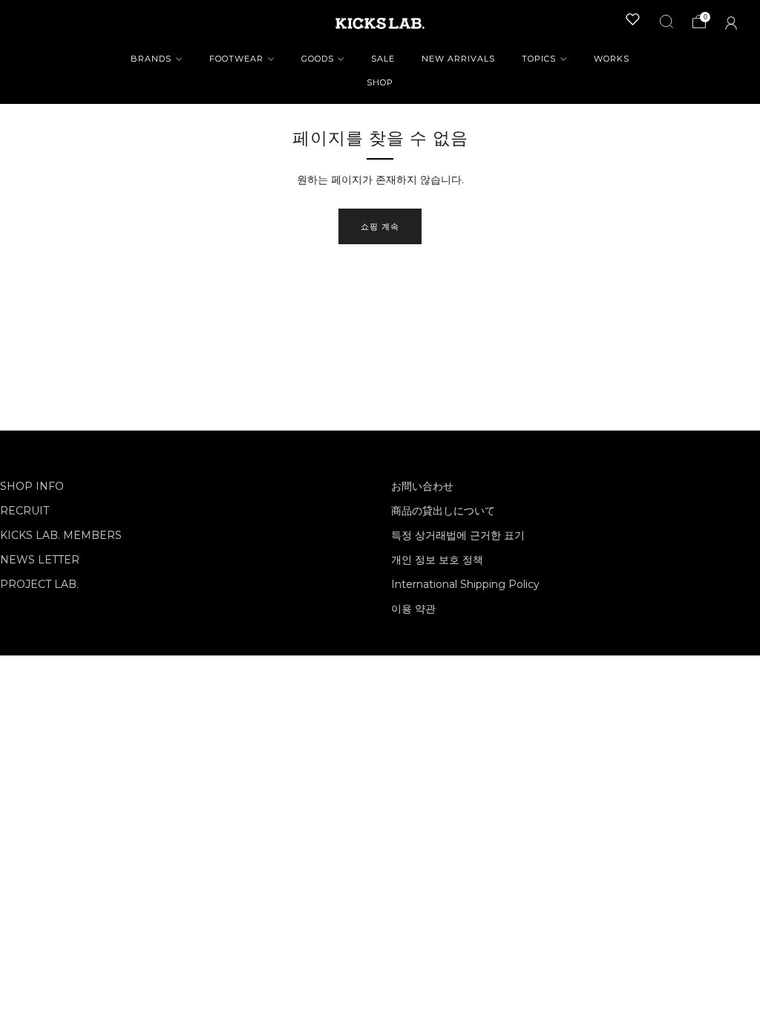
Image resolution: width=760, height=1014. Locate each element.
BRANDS (151, 58)
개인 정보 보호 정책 (437, 559)
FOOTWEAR (236, 58)
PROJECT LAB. (39, 584)
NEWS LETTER (39, 559)
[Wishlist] (633, 19)
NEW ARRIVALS (458, 58)
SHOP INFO (32, 486)
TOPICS (539, 58)
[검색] (666, 21)
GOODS (317, 58)
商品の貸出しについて (443, 510)
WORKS (611, 58)
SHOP (380, 82)
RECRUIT (24, 510)
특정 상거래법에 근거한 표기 (458, 535)
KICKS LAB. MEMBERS (61, 535)
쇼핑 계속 (380, 226)
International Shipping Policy (465, 584)
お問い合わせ (422, 486)
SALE (383, 58)
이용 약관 (413, 608)
